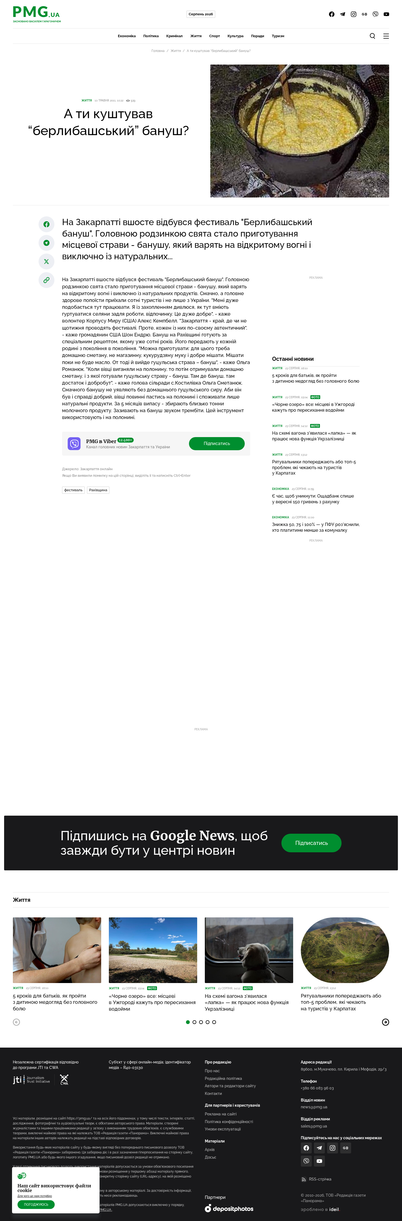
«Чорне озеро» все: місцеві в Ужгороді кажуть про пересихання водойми (313, 407)
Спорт (214, 36)
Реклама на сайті (221, 1114)
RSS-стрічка (320, 1179)
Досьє (210, 1157)
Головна (158, 51)
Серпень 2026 (201, 14)
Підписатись (217, 443)
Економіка (127, 36)
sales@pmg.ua (314, 1126)
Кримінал (174, 36)
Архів (210, 1149)
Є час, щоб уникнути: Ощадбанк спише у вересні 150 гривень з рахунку (313, 498)
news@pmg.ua (314, 1107)
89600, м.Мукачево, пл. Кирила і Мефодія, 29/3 (344, 1069)
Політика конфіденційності (229, 1122)
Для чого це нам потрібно (35, 1195)
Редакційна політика (223, 1078)
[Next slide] (386, 1022)
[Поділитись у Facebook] (46, 224)
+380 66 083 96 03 (317, 1088)
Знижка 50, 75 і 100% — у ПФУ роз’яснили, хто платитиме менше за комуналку (316, 527)
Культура (235, 36)
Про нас (212, 1071)
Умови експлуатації (223, 1129)
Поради (257, 36)
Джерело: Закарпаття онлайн (87, 469)
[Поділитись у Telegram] (46, 243)
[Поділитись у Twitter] (46, 261)
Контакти (213, 1093)
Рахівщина (98, 490)
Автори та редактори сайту (230, 1086)
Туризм (278, 36)
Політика (151, 36)
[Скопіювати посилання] (46, 280)
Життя (196, 36)
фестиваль (73, 490)
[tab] (188, 1022)
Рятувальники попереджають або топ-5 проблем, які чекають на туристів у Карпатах (314, 467)
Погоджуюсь (36, 1205)
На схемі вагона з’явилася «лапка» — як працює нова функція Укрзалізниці (314, 436)
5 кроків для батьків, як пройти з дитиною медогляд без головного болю (315, 378)
